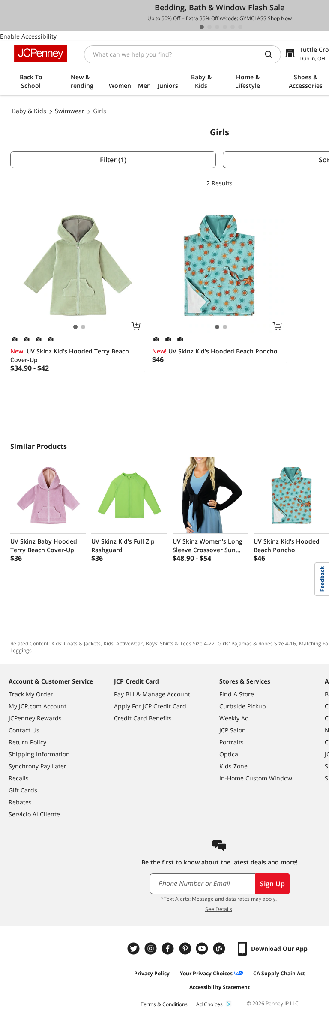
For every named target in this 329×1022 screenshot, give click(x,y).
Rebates (20, 802)
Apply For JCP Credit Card (150, 706)
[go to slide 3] (217, 27)
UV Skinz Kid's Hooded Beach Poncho (215, 351)
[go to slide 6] (240, 27)
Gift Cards (23, 790)
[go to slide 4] (225, 27)
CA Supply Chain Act (279, 973)
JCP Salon (232, 730)
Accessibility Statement (219, 987)
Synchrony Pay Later (37, 766)
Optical (229, 754)
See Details (218, 909)
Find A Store (236, 694)
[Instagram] (151, 948)
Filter (113, 159)
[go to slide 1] (202, 27)
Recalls (19, 778)
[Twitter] (134, 948)
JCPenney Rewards (35, 718)
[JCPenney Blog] (220, 948)
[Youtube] (203, 948)
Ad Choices (209, 1004)
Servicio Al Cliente (34, 814)
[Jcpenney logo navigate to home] (40, 53)
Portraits (231, 742)
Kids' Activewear (123, 643)
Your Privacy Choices (206, 973)
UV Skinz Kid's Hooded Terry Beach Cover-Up (69, 355)
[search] (272, 54)
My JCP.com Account (37, 706)
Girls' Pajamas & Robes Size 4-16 (257, 643)
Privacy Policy (152, 973)
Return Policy (27, 742)
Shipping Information (39, 754)
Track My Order (31, 694)
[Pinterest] (185, 948)
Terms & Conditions (164, 1004)
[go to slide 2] (209, 27)
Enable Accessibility (28, 36)
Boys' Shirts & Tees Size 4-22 (180, 643)
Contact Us (24, 730)
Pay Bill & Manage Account (152, 694)
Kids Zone (233, 766)
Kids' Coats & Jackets (76, 643)
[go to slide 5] (232, 27)
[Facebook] (168, 948)
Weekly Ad (234, 718)
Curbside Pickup (242, 706)
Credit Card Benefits (143, 718)
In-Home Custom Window (255, 778)
